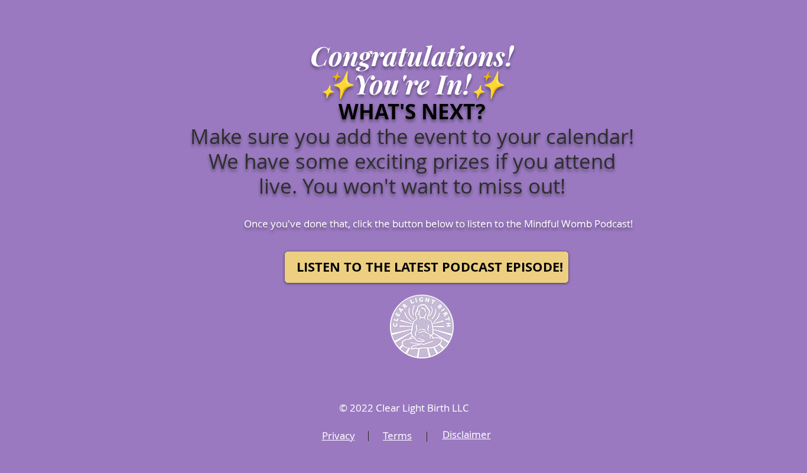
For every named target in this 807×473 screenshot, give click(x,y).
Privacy (338, 435)
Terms (397, 435)
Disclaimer (466, 434)
